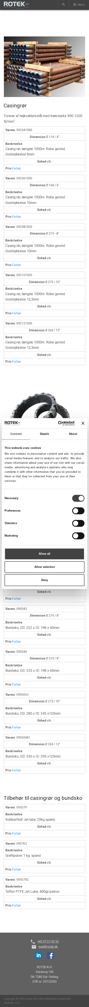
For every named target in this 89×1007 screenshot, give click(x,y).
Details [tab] (44, 434)
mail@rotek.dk (48, 946)
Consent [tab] (16, 434)
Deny (44, 580)
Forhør (16, 168)
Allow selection (44, 566)
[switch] (78, 510)
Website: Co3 (12, 1002)
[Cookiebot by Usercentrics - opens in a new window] (56, 423)
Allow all (44, 553)
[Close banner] (82, 423)
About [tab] (73, 434)
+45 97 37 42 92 (48, 941)
